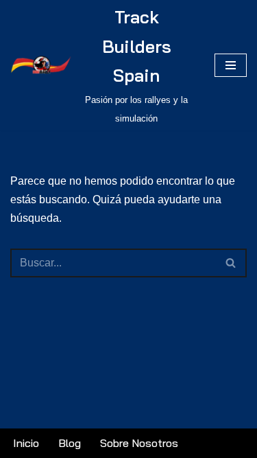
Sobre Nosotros (139, 443)
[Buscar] (231, 263)
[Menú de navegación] (231, 65)
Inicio (26, 443)
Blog (69, 443)
